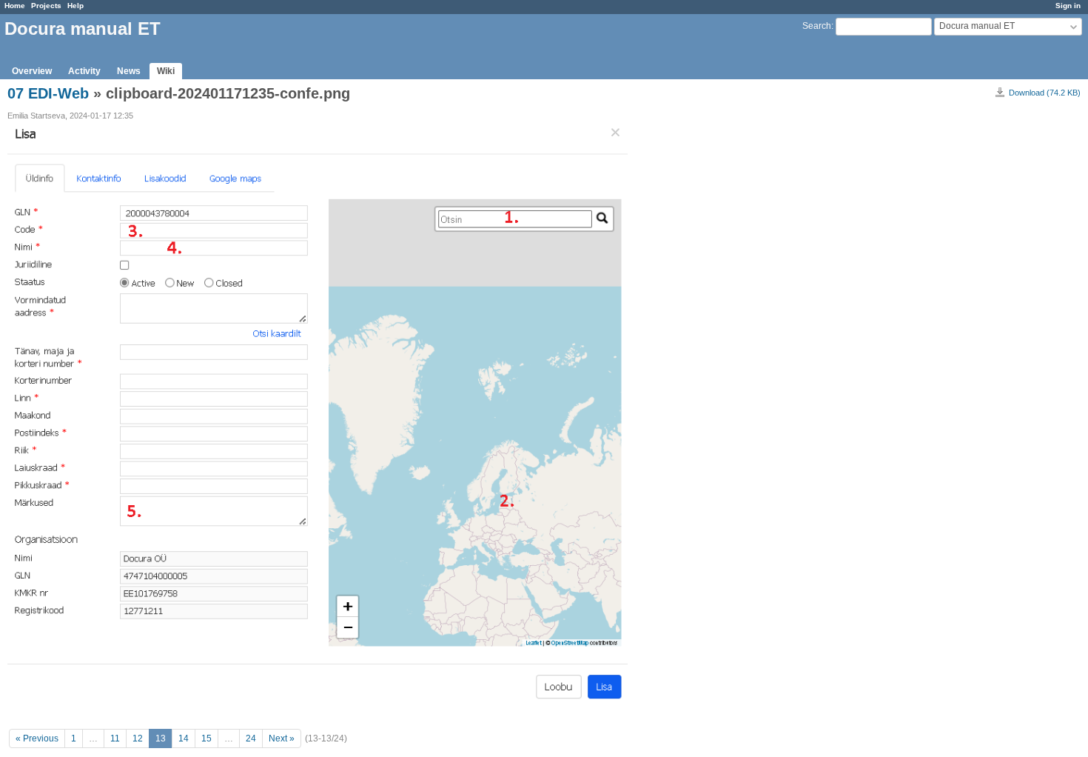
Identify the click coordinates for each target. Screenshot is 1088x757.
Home (14, 5)
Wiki (166, 71)
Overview (32, 71)
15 (206, 738)
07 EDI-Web (48, 93)
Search (816, 26)
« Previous (37, 738)
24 (251, 738)
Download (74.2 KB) (1045, 92)
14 (183, 738)
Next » (282, 738)
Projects (46, 5)
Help (75, 5)
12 (137, 738)
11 (115, 738)
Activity (84, 71)
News (129, 71)
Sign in (1068, 5)
